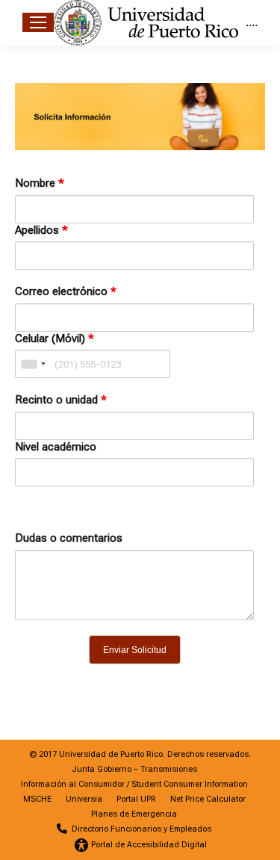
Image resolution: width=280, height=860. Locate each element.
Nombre (39, 183)
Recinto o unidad (61, 399)
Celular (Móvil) (54, 338)
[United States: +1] (33, 363)
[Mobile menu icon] (38, 22)
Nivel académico (55, 447)
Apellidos (41, 230)
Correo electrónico (65, 291)
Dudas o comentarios (68, 538)
